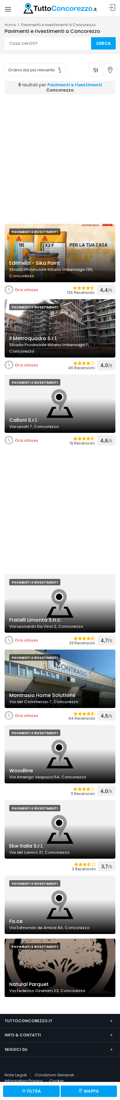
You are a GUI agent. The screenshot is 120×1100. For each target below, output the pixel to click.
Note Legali (16, 1075)
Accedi (112, 7)
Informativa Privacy (24, 1081)
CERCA (103, 43)
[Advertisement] (60, 157)
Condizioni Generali (54, 1075)
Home (10, 24)
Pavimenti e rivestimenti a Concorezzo (58, 24)
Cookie (56, 1081)
